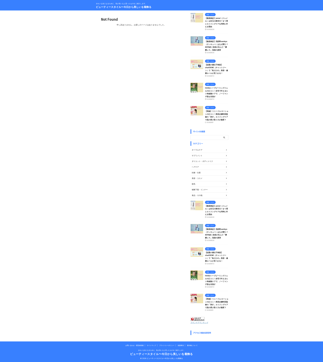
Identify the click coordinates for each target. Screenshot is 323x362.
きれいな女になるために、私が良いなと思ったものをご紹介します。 (161, 350)
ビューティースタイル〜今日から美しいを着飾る (123, 6)
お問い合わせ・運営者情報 (134, 345)
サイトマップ (151, 345)
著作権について (192, 345)
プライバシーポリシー (166, 345)
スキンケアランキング (199, 323)
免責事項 (181, 345)
